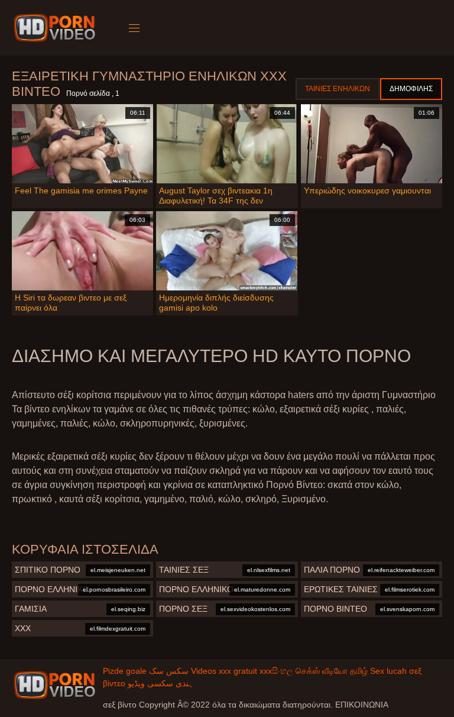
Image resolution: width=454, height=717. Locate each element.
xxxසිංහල (276, 671)
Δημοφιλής (411, 89)
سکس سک (169, 671)
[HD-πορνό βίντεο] (56, 28)
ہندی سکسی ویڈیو (160, 683)
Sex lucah (388, 671)
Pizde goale (125, 671)
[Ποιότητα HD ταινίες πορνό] (54, 685)
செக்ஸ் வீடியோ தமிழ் (332, 671)
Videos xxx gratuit (224, 671)
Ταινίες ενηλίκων (337, 89)
